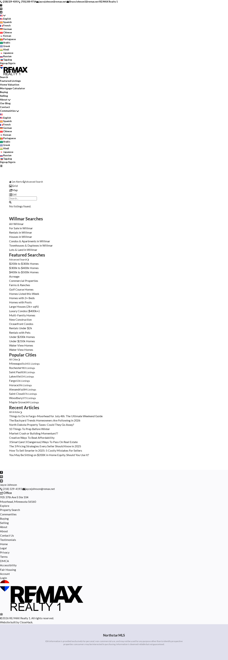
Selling (4, 95)
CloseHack (26, 622)
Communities (8, 110)
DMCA (4, 561)
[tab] (114, 186)
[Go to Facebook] (1, 5)
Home (4, 544)
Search (4, 77)
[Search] (10, 202)
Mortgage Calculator (12, 88)
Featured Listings (10, 80)
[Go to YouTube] (1, 12)
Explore (4, 505)
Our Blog (5, 103)
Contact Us (7, 535)
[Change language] (3, 15)
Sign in (11, 63)
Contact (5, 106)
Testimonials (8, 539)
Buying (4, 92)
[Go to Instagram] (1, 8)
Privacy (4, 552)
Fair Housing (8, 569)
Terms (4, 556)
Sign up (4, 63)
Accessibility (8, 565)
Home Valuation (9, 84)
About (3, 99)
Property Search (10, 509)
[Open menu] (1, 165)
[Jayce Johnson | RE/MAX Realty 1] (42, 609)
